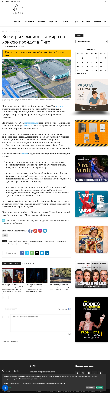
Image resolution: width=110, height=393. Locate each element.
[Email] (37, 253)
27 (101, 70)
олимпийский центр (9, 244)
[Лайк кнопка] (5, 235)
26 (96, 70)
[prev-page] (3, 297)
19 (96, 66)
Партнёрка (86, 22)
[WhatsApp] (32, 253)
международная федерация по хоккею (30, 241)
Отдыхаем (53, 22)
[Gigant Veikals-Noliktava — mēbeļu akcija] (91, 133)
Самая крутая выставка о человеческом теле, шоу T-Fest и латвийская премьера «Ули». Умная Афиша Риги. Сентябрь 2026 (12, 289)
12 (96, 62)
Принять (99, 388)
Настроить (7, 388)
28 (105, 70)
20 (101, 66)
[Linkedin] (47, 253)
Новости (16, 22)
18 (91, 66)
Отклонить (90, 388)
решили (59, 106)
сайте (25, 153)
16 (82, 66)
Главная (5, 32)
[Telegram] (42, 253)
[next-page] (7, 297)
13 (101, 62)
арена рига (12, 241)
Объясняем (29, 22)
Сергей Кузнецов (12, 46)
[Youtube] (100, 373)
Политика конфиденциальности (42, 372)
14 (105, 62)
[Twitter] (27, 253)
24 (87, 70)
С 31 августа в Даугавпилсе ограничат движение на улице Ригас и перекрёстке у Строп (59, 287)
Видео (75, 22)
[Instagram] (83, 373)
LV (105, 1)
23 (82, 70)
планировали (31, 122)
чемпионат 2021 (23, 244)
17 (87, 66)
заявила (28, 125)
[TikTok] (94, 373)
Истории (41, 22)
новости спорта (61, 241)
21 (105, 66)
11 (91, 62)
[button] (105, 22)
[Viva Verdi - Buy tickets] (91, 168)
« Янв (77, 73)
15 (78, 66)
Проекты (65, 22)
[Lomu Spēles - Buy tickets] (91, 274)
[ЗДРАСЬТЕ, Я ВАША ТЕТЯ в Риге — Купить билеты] (91, 239)
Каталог (97, 22)
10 (87, 62)
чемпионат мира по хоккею (38, 244)
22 (78, 70)
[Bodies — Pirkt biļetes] (91, 319)
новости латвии (49, 241)
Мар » (83, 73)
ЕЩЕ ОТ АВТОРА (28, 264)
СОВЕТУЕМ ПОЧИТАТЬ (12, 264)
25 (91, 70)
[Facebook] (22, 253)
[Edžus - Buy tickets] (91, 204)
